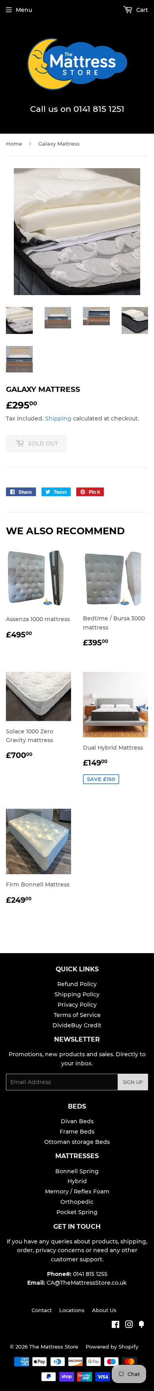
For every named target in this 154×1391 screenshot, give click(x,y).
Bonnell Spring (77, 1171)
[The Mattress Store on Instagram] (129, 1325)
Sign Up (133, 1082)
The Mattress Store (53, 1346)
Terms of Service (77, 1015)
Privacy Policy (77, 1004)
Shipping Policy (77, 994)
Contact (42, 1310)
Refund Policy (77, 984)
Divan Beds (77, 1121)
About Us (104, 1310)
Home (14, 143)
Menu (24, 9)
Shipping (58, 418)
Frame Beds (77, 1131)
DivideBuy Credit (77, 1025)
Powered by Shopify (112, 1346)
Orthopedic (77, 1201)
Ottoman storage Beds (77, 1141)
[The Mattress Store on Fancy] (141, 1325)
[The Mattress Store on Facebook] (115, 1325)
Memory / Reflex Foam (77, 1191)
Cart (141, 9)
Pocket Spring (77, 1212)
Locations (72, 1310)
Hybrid (77, 1181)
